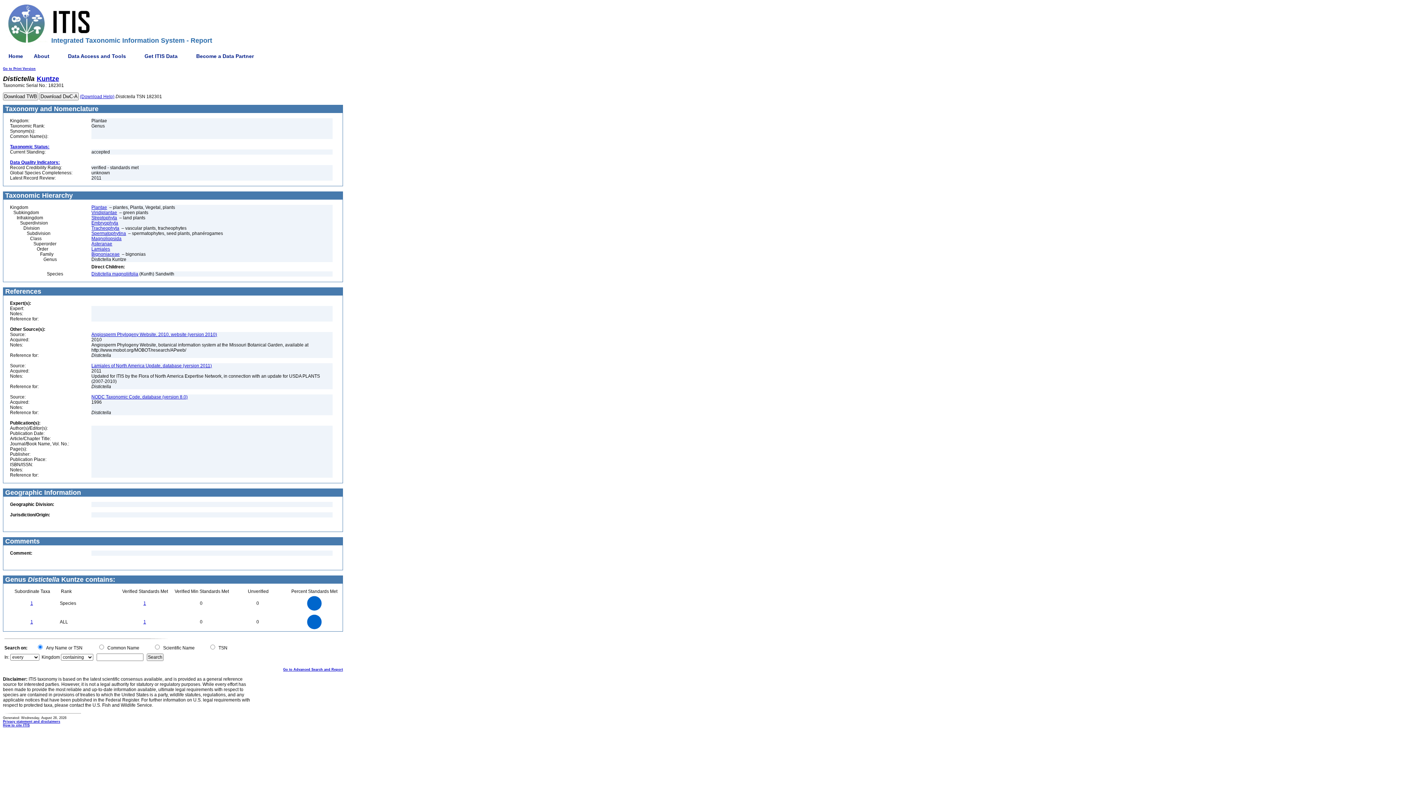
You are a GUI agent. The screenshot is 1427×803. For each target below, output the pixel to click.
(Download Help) (97, 96)
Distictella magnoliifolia (114, 274)
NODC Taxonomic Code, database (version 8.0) (139, 397)
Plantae (99, 207)
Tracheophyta (105, 228)
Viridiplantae (104, 212)
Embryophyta (104, 223)
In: (6, 657)
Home (16, 56)
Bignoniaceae (105, 254)
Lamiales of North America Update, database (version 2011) (151, 365)
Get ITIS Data (161, 56)
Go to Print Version (19, 69)
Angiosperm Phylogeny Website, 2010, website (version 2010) (154, 334)
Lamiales (100, 249)
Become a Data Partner (225, 56)
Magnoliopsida (106, 238)
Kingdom (51, 657)
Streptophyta (104, 217)
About (41, 56)
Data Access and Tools (97, 56)
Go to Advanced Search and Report (313, 669)
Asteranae (101, 243)
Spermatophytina (108, 233)
